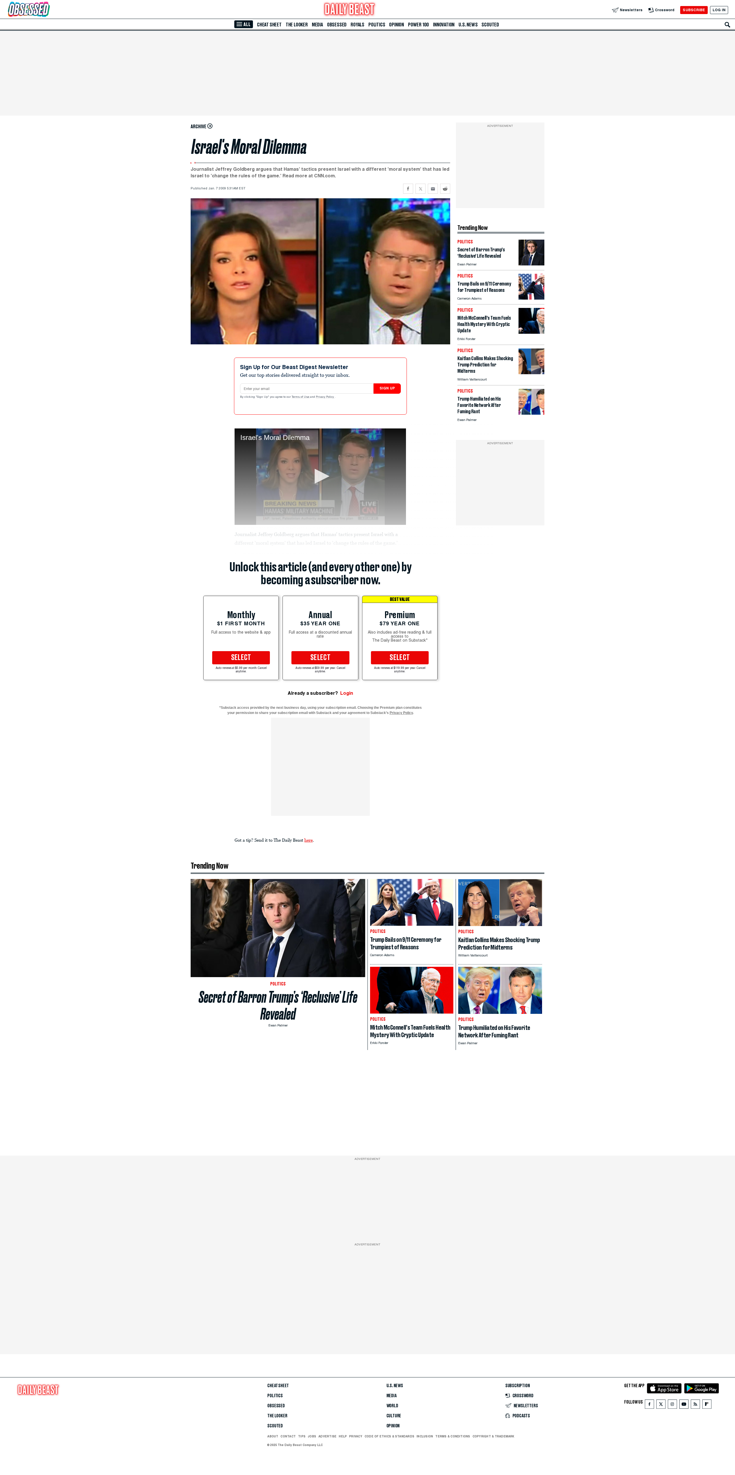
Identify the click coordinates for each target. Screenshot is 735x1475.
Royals (357, 24)
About (272, 1436)
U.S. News (468, 24)
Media (317, 24)
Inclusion (425, 1436)
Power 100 (418, 24)
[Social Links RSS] (695, 1405)
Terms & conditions (452, 1436)
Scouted (490, 24)
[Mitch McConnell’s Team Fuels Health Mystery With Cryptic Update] (531, 332)
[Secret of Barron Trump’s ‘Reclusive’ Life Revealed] (531, 263)
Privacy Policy (325, 397)
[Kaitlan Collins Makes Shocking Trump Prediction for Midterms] (531, 372)
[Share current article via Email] (433, 189)
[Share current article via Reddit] (445, 189)
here (308, 840)
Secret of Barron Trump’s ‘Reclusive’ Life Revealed (278, 1005)
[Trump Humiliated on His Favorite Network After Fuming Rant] (531, 413)
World (392, 1406)
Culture (393, 1416)
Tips (301, 1436)
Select (241, 657)
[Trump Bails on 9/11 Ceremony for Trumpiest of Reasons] (531, 298)
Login (346, 693)
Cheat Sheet (269, 24)
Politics (376, 24)
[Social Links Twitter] (661, 1405)
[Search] (727, 25)
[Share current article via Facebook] (408, 189)
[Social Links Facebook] (649, 1405)
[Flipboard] (706, 1405)
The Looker (297, 24)
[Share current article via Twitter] (420, 189)
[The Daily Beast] (349, 10)
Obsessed (337, 24)
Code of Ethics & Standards (389, 1436)
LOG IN (719, 10)
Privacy (355, 1436)
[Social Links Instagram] (672, 1405)
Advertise (327, 1436)
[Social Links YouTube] (683, 1405)
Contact (288, 1436)
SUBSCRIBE (694, 10)
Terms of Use (301, 397)
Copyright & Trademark (493, 1436)
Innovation (443, 24)
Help (343, 1436)
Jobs (312, 1436)
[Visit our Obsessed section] (47, 10)
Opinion (396, 24)
